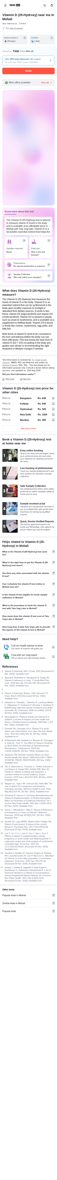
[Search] (44, 5)
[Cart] (51, 5)
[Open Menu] (5, 5)
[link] (15, 5)
